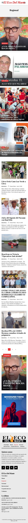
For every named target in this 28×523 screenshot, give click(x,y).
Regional (4, 43)
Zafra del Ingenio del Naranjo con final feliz (13, 219)
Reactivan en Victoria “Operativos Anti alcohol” (12, 255)
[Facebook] (3, 467)
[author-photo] (9, 186)
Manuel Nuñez (13, 186)
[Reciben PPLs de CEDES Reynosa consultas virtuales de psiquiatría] (14, 319)
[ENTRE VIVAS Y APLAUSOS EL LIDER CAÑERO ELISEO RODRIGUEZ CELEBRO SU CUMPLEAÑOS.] (14, 279)
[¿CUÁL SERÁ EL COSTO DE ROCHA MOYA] (14, 34)
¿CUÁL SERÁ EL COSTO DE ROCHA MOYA (13, 383)
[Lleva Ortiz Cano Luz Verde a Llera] (14, 170)
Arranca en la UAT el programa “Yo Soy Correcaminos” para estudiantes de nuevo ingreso (12, 508)
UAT (3, 109)
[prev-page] (3, 349)
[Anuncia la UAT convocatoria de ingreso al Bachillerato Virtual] (14, 140)
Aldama (4, 13)
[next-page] (15, 349)
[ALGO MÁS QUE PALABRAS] (14, 69)
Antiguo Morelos (12, 13)
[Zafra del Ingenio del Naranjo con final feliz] (14, 206)
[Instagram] (7, 467)
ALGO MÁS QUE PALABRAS (9, 502)
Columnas (22, 13)
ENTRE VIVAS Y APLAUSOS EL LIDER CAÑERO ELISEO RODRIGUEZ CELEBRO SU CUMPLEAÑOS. (14, 294)
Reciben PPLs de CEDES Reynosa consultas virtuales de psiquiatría (14, 333)
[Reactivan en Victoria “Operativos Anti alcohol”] (14, 243)
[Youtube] (16, 467)
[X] (11, 467)
